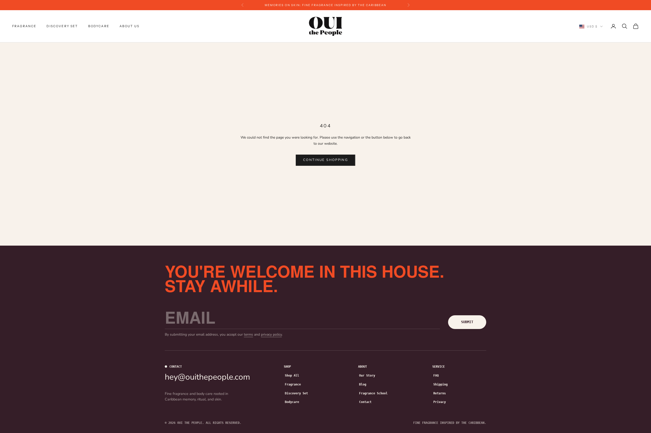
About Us (129, 26)
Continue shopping (325, 160)
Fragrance (24, 26)
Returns (439, 393)
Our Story (367, 375)
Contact (365, 402)
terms (248, 334)
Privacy (439, 402)
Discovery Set (62, 26)
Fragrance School (373, 393)
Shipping (440, 384)
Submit (467, 322)
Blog (362, 384)
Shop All (292, 375)
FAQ (436, 375)
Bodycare (98, 26)
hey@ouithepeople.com (207, 376)
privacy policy (271, 334)
